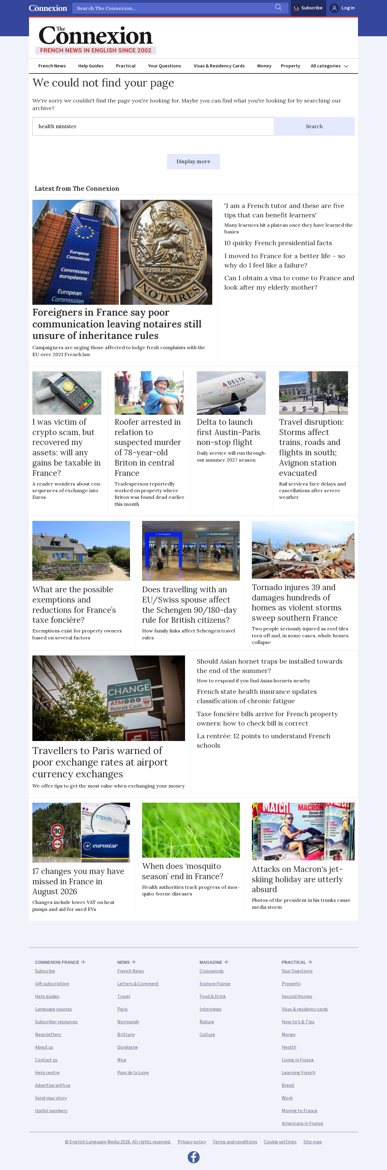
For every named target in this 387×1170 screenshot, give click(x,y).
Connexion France (57, 962)
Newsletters (48, 1034)
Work (287, 1098)
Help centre (47, 1072)
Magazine (211, 962)
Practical (125, 66)
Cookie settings (280, 1142)
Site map (313, 1142)
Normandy (128, 1022)
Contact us (46, 1060)
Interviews (211, 1009)
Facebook (193, 1159)
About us (44, 1047)
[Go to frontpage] (95, 40)
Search (314, 126)
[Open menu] (332, 66)
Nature (207, 1022)
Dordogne (127, 1047)
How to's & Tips (298, 1022)
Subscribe (312, 8)
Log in (348, 8)
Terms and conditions (235, 1142)
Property (290, 66)
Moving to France (299, 1110)
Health (289, 1047)
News (123, 962)
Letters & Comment (138, 983)
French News (52, 66)
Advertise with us (52, 1085)
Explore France (215, 983)
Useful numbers (51, 1110)
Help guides (47, 996)
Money (264, 66)
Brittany (126, 1034)
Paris (122, 1009)
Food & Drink (213, 996)
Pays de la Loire (133, 1072)
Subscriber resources (56, 1022)
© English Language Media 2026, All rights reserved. (118, 1142)
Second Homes (297, 996)
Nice (121, 1060)
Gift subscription (52, 983)
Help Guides (90, 66)
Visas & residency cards (305, 1009)
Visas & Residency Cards (219, 66)
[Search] (277, 8)
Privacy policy (192, 1142)
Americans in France (302, 1123)
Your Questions (164, 66)
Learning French (298, 1072)
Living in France (298, 1060)
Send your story (51, 1098)
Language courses (53, 1009)
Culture (207, 1034)
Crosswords (212, 971)
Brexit (288, 1085)
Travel (123, 996)
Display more (193, 161)
